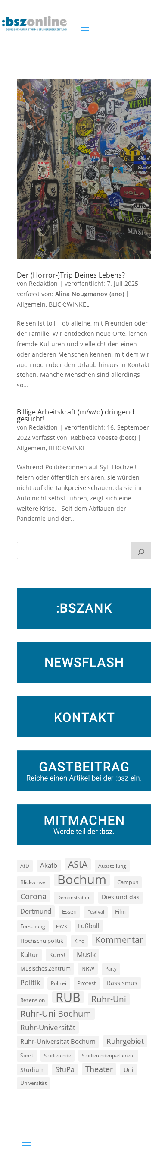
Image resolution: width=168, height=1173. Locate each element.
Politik (30, 982)
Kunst (57, 955)
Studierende (57, 1055)
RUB (68, 997)
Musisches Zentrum (45, 968)
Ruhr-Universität (47, 1027)
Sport (26, 1055)
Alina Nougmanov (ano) (89, 294)
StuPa (65, 1069)
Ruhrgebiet (125, 1041)
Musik (86, 954)
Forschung (32, 926)
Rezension (32, 1000)
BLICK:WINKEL (69, 304)
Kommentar (119, 939)
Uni (129, 1070)
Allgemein (31, 304)
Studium (32, 1070)
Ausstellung (112, 865)
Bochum (81, 880)
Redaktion (43, 283)
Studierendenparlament (108, 1055)
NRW (87, 968)
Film (120, 911)
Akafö (48, 865)
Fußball (89, 926)
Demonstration (74, 897)
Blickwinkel (33, 882)
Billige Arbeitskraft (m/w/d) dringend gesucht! (75, 415)
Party (111, 969)
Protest (86, 983)
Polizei (58, 983)
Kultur (29, 954)
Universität (33, 1082)
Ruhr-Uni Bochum (55, 1013)
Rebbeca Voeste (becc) (103, 437)
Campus (127, 882)
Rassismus (122, 983)
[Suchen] (141, 550)
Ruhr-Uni (108, 999)
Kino (79, 940)
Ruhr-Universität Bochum (58, 1041)
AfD (24, 865)
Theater (99, 1069)
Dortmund (35, 911)
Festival (95, 912)
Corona (33, 896)
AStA (77, 864)
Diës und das (121, 897)
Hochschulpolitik (41, 941)
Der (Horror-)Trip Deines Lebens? (71, 275)
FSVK (61, 926)
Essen (69, 911)
